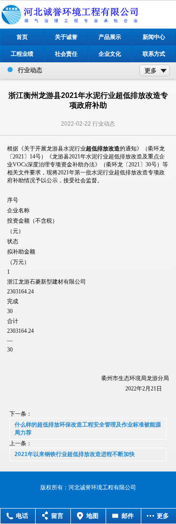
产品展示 (110, 37)
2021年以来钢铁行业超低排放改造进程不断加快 (75, 454)
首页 (22, 37)
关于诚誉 (66, 37)
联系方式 (154, 54)
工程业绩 (22, 54)
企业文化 (110, 54)
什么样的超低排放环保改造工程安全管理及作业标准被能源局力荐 (88, 428)
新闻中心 (154, 37)
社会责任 (66, 54)
